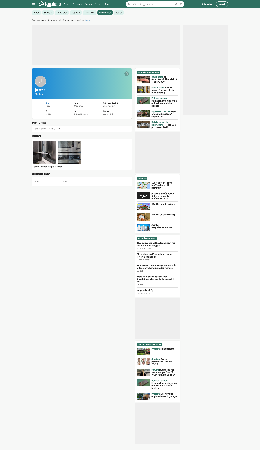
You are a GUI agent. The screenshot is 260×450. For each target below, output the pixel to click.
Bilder (98, 4)
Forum (88, 4)
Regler (87, 20)
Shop (107, 4)
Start (66, 4)
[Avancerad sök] (181, 4)
